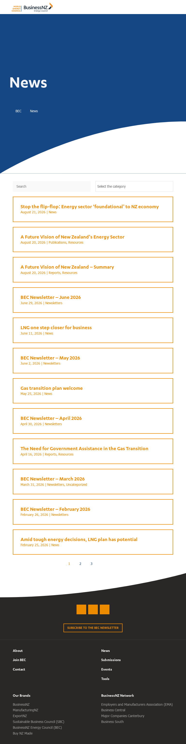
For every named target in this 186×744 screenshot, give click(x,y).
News (52, 212)
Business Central (113, 710)
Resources (75, 242)
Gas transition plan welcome (52, 388)
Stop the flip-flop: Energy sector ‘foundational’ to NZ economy (90, 206)
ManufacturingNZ (25, 710)
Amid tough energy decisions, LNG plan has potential (79, 539)
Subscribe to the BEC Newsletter (93, 628)
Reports (54, 272)
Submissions (111, 660)
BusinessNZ (21, 704)
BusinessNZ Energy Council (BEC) (37, 727)
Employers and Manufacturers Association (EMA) (137, 704)
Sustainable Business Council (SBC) (38, 721)
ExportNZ (20, 715)
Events (106, 669)
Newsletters (53, 303)
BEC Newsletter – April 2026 (51, 418)
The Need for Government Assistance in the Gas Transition (84, 448)
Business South (112, 721)
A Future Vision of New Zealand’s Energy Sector (72, 237)
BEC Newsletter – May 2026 (50, 357)
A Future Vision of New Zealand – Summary (67, 267)
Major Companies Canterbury (122, 715)
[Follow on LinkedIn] (93, 609)
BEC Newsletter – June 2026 (51, 297)
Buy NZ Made (22, 733)
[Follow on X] (81, 609)
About (18, 650)
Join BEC (19, 660)
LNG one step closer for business (56, 327)
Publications (57, 242)
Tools (105, 679)
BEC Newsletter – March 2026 (53, 478)
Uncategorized (76, 484)
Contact (19, 669)
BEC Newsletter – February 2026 (55, 509)
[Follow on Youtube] (104, 609)
